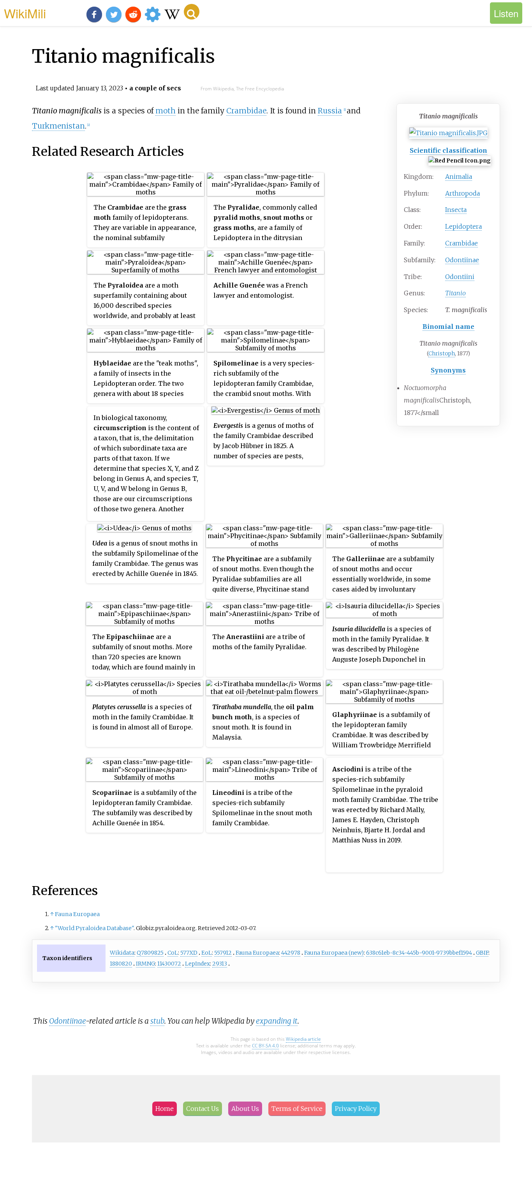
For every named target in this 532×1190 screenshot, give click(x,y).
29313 (219, 963)
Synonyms (448, 370)
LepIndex (197, 963)
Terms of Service (296, 1108)
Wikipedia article (303, 1039)
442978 (290, 952)
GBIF (482, 952)
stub (157, 1021)
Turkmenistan (58, 126)
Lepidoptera (463, 226)
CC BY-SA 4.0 (265, 1045)
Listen (506, 13)
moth (165, 110)
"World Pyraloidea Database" (94, 928)
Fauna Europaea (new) (334, 952)
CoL (172, 952)
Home (164, 1108)
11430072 (169, 963)
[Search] (191, 11)
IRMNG (145, 963)
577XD (188, 952)
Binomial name (448, 326)
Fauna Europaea (77, 914)
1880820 (121, 963)
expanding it (277, 1021)
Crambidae (461, 243)
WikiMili (25, 13)
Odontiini (459, 277)
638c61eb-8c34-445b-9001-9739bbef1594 (419, 952)
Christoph (441, 353)
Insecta (456, 210)
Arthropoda (462, 193)
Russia (330, 110)
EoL (206, 952)
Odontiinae (462, 260)
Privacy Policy (356, 1108)
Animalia (458, 176)
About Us (245, 1108)
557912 (223, 952)
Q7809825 (150, 952)
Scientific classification (448, 150)
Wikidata (122, 952)
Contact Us (202, 1108)
